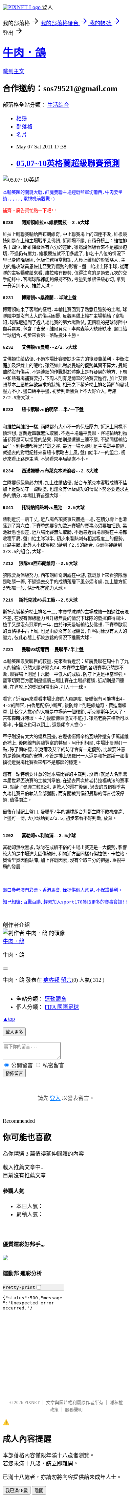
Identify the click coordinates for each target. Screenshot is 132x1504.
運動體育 (55, 999)
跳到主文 (13, 71)
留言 (66, 980)
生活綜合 (58, 105)
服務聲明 (74, 1409)
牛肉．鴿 (24, 52)
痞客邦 (51, 980)
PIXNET (32, 1402)
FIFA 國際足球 (62, 1007)
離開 (39, 1490)
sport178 (72, 902)
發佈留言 (14, 1073)
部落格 (24, 126)
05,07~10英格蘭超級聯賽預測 (68, 163)
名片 (21, 135)
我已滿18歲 (16, 1490)
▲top (9, 1019)
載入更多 (14, 1032)
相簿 (21, 118)
